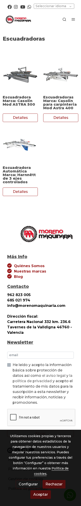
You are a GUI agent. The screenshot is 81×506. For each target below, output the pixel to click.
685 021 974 (18, 300)
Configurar (28, 484)
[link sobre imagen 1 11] (60, 74)
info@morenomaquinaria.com (37, 305)
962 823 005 (19, 295)
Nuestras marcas (30, 271)
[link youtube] (22, 6)
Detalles (20, 118)
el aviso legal (54, 375)
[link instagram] (16, 6)
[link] (18, 19)
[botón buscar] (64, 19)
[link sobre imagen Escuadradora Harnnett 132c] (20, 144)
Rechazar (54, 484)
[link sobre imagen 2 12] (20, 74)
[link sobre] (40, 236)
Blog (18, 277)
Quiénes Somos (29, 266)
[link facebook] (9, 6)
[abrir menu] (73, 19)
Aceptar (40, 494)
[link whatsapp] (29, 6)
